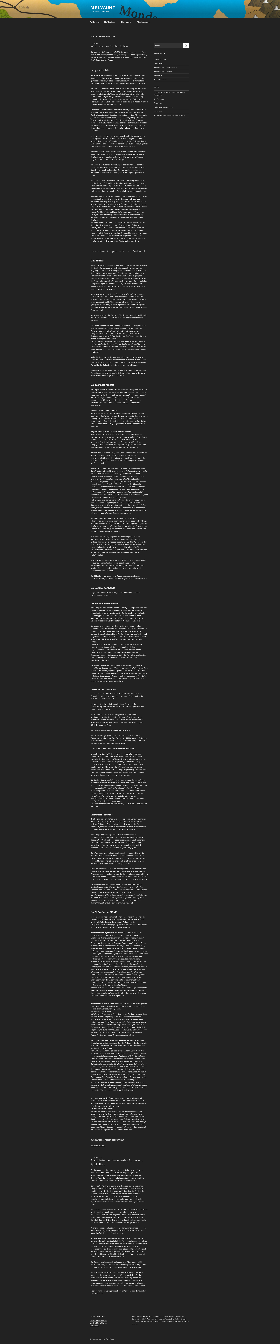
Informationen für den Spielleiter (165, 67)
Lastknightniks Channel (98, 1323)
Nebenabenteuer (160, 79)
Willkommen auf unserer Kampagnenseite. (169, 115)
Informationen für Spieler (163, 71)
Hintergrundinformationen (163, 107)
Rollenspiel (158, 111)
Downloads (158, 103)
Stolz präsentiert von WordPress (102, 1339)
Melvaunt (103, 7)
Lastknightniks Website (98, 1320)
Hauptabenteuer (160, 59)
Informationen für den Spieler (109, 46)
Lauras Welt (94, 1325)
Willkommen (95, 22)
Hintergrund (126, 22)
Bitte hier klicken (98, 1145)
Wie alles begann (143, 22)
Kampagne (158, 75)
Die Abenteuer (110, 22)
